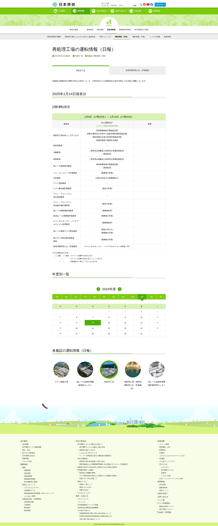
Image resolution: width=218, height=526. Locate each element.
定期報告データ (29, 490)
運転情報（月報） (139, 37)
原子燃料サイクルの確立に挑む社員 (92, 447)
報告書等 (27, 508)
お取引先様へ (160, 4)
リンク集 (161, 500)
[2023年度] (98, 289)
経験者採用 (163, 488)
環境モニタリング (28, 485)
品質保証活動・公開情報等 (31, 499)
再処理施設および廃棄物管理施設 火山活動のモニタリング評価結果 (103, 464)
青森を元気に (84, 490)
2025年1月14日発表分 (62, 56)
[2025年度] (119, 289)
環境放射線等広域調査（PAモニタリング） (39, 493)
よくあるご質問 (29, 496)
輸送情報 (167, 37)
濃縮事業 (90, 30)
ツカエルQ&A (166, 476)
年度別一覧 (79, 56)
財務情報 (25, 458)
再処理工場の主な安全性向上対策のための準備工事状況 (97, 467)
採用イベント (164, 490)
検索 (134, 5)
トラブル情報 (155, 37)
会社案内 (62, 11)
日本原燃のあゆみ (28, 456)
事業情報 (81, 11)
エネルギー (165, 467)
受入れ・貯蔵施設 (137, 70)
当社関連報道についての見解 (87, 505)
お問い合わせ (162, 497)
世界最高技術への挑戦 (85, 470)
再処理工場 (80, 70)
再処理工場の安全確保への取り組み (92, 461)
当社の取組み (102, 11)
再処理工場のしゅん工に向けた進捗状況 (80, 37)
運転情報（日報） (122, 37)
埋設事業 (100, 30)
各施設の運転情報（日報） (97, 56)
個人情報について (165, 509)
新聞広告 (162, 450)
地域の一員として (85, 484)
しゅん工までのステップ (88, 453)
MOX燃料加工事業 (141, 30)
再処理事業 (111, 30)
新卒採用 (162, 485)
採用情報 (156, 11)
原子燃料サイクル (167, 470)
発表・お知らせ (82, 496)
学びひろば (163, 464)
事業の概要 (74, 30)
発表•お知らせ (120, 11)
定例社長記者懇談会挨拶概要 (87, 508)
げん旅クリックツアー (167, 461)
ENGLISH (113, 5)
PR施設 (162, 458)
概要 (23, 467)
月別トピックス (105, 37)
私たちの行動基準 (28, 453)
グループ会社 (27, 461)
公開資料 (27, 505)
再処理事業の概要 (54, 37)
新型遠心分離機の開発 (87, 473)
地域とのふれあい (85, 487)
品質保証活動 (29, 502)
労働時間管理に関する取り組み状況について (95, 513)
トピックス (81, 502)
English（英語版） (165, 512)
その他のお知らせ (83, 510)
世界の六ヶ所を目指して (88, 478)
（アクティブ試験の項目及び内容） (107, 126)
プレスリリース (83, 499)
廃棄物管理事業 (125, 30)
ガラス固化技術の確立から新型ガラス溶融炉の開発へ (98, 476)
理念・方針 (26, 450)
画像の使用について (166, 506)
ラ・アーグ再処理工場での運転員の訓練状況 (95, 456)
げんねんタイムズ (83, 493)
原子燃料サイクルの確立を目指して (90, 444)
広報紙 (161, 453)
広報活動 (137, 11)
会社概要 (25, 444)
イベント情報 (164, 444)
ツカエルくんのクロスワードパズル (172, 456)
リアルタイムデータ (31, 488)
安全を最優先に (83, 458)
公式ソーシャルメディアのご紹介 (171, 478)
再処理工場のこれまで (87, 450)
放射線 (163, 473)
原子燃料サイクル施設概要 (31, 447)
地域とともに (82, 481)
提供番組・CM (164, 447)
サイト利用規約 (163, 503)
